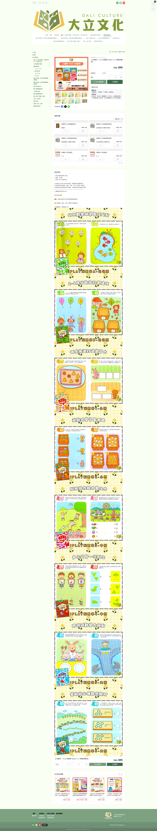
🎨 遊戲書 (37, 75)
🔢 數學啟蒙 (37, 71)
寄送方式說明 (50, 815)
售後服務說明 (50, 817)
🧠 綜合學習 (37, 73)
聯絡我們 (34, 815)
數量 (92, 77)
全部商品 (41, 813)
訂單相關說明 (41, 817)
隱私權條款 (59, 813)
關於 (34, 813)
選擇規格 (93, 73)
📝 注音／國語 (38, 68)
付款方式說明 (50, 813)
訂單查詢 (41, 815)
